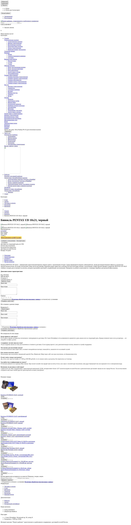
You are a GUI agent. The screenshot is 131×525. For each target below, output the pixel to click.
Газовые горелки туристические (17, 78)
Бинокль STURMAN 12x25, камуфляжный (14, 416)
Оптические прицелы (14, 104)
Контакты (7, 206)
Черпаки (10, 192)
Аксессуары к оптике (14, 112)
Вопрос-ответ (8, 260)
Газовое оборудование (11, 75)
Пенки (10, 54)
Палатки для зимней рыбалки (13, 176)
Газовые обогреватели (14, 80)
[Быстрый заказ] (8, 398)
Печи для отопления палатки (16, 67)
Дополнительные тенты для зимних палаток (21, 184)
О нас (6, 200)
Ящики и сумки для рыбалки (13, 189)
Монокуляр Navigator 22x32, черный (12, 449)
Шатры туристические (15, 43)
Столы (10, 64)
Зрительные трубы (13, 101)
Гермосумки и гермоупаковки (13, 113)
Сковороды (11, 88)
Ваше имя (4, 310)
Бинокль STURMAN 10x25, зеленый (12, 395)
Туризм (6, 38)
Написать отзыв (5, 281)
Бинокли (10, 99)
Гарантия (7, 491)
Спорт (6, 194)
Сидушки (11, 57)
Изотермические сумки (11, 117)
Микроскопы (12, 139)
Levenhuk (3, 231)
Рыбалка (6, 174)
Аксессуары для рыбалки (12, 190)
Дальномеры (12, 136)
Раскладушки (12, 61)
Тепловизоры (12, 107)
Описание (7, 255)
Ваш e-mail (4, 314)
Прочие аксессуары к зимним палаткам (20, 186)
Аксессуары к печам (14, 72)
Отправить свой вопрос (7, 330)
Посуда (6, 85)
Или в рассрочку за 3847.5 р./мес (11, 237)
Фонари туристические (11, 115)
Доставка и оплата (10, 203)
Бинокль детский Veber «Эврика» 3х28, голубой (15, 429)
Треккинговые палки (10, 123)
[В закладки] (1, 226)
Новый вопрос (5, 309)
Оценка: (3, 296)
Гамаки (6, 128)
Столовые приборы (14, 89)
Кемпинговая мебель (10, 59)
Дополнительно (5, 497)
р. (4, 5)
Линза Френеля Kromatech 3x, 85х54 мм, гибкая (15, 469)
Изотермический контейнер (12, 118)
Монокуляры (12, 102)
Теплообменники (13, 73)
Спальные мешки (9, 51)
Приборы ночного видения (16, 105)
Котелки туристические (15, 86)
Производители (9, 494)
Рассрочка (7, 204)
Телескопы (11, 143)
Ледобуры (7, 187)
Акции (6, 201)
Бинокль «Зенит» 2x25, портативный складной (15, 436)
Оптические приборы (10, 134)
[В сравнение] (3, 226)
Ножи (6, 121)
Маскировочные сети (10, 120)
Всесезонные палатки (14, 45)
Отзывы (7, 258)
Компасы (7, 125)
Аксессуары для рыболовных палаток (15, 178)
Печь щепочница (13, 70)
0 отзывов (4, 242)
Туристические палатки (11, 40)
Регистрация (8, 18)
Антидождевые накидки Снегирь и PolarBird (21, 179)
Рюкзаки (7, 126)
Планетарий (11, 141)
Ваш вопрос (4, 317)
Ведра (9, 96)
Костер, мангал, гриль (11, 146)
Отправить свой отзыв (7, 301)
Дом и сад (7, 133)
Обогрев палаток (9, 65)
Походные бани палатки (15, 46)
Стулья (10, 62)
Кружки (10, 91)
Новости (7, 500)
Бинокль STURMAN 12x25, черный (12, 423)
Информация (5, 483)
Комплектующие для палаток (17, 49)
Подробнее (8, 131)
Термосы (10, 94)
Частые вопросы (9, 261)
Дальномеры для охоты (15, 110)
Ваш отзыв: (4, 286)
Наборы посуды (12, 93)
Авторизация (8, 16)
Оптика (6, 97)
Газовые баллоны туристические (18, 77)
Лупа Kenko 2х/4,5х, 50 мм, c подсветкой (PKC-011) (16, 456)
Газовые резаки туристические (17, 83)
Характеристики (9, 257)
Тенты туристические (14, 48)
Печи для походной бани (15, 69)
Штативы (11, 109)
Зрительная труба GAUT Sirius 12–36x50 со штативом (17, 443)
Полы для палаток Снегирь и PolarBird (19, 181)
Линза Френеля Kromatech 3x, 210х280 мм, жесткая (16, 463)
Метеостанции (12, 138)
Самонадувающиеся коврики (16, 56)
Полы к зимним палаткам (15, 182)
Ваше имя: (4, 283)
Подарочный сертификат (12, 504)
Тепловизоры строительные (16, 144)
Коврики (7, 53)
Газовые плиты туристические (17, 81)
